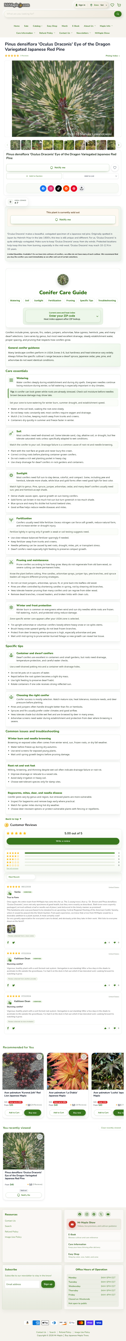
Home (17, 26)
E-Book (75, 26)
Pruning (70, 300)
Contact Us (64, 33)
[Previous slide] (7, 145)
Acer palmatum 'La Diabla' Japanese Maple (63, 1094)
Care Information (24, 33)
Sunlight (38, 300)
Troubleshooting (107, 300)
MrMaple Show (102, 33)
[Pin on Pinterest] (74, 188)
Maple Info (105, 26)
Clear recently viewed (111, 1127)
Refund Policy (46, 33)
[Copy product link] (81, 188)
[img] (13, 886)
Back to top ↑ (14, 818)
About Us (88, 26)
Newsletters (83, 33)
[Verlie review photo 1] (11, 929)
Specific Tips (86, 300)
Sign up (48, 1284)
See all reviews (12, 868)
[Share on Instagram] (51, 188)
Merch (65, 26)
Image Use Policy (13, 1237)
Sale (26, 26)
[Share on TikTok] (58, 188)
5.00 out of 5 (73, 833)
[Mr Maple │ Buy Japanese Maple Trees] (19, 5)
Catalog (36, 26)
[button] (15, 145)
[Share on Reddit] (66, 188)
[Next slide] (118, 145)
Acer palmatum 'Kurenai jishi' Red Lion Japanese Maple (22, 1094)
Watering (15, 300)
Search (8, 1226)
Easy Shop (52, 26)
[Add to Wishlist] (114, 167)
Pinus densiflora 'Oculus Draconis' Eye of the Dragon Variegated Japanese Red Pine (23, 1175)
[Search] (118, 14)
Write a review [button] (63, 841)
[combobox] (59, 14)
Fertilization (54, 300)
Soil (27, 300)
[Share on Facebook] (43, 188)
